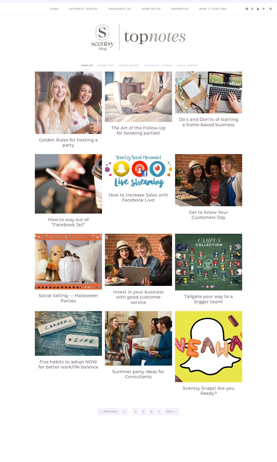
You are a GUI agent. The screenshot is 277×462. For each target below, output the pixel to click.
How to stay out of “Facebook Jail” (68, 222)
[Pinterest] (264, 4)
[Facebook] (253, 4)
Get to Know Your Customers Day (208, 215)
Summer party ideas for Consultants (138, 374)
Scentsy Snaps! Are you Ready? (208, 391)
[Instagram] (247, 4)
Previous (108, 411)
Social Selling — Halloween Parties (68, 298)
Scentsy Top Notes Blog (138, 37)
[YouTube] (259, 4)
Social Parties (187, 65)
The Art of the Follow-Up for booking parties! (138, 130)
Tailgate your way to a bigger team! (208, 299)
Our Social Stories (158, 65)
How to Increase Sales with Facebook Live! (138, 197)
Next (171, 411)
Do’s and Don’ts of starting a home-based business (208, 122)
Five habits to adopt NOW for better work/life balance (68, 364)
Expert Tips (105, 65)
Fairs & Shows (129, 65)
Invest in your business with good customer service (138, 297)
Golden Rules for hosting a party (68, 142)
